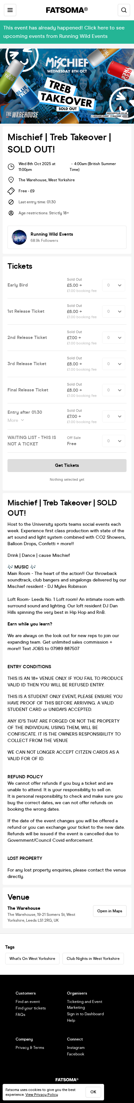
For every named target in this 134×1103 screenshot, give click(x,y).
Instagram (76, 1047)
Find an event (28, 1001)
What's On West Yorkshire (32, 958)
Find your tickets (31, 1008)
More (12, 420)
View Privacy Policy (41, 1095)
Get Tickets (67, 465)
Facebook (75, 1054)
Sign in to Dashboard (85, 1014)
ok (93, 1092)
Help (71, 1020)
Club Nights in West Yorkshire (93, 958)
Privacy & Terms (30, 1047)
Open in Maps (109, 911)
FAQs (20, 1014)
